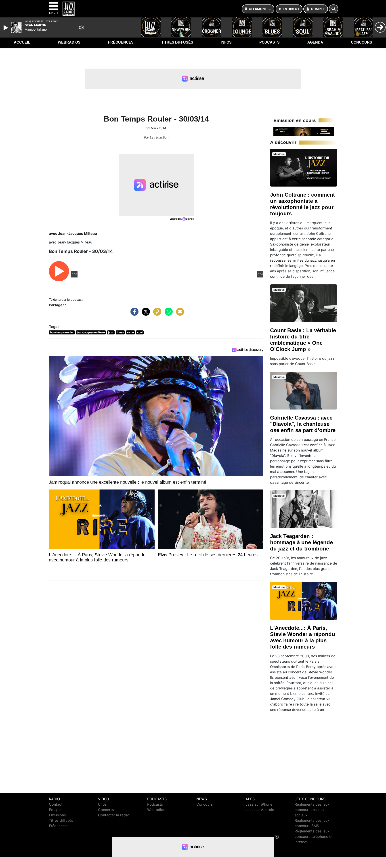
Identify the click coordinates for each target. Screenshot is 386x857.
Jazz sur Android (259, 809)
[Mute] (81, 27)
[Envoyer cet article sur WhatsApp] (167, 314)
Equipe (55, 809)
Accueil (22, 42)
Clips (102, 804)
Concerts (106, 809)
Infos (226, 42)
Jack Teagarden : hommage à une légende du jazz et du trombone (301, 542)
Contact (56, 804)
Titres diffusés (177, 42)
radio (130, 332)
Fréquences (121, 42)
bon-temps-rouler (62, 332)
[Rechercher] (333, 8)
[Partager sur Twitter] (145, 314)
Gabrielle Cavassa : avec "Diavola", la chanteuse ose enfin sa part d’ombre (303, 424)
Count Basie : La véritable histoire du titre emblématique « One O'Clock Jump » (303, 339)
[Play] (6, 27)
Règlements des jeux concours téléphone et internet (314, 836)
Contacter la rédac (114, 815)
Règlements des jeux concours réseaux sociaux (312, 809)
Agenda (315, 42)
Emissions (57, 815)
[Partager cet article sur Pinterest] (156, 314)
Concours (361, 42)
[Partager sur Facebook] (133, 314)
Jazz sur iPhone (258, 804)
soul (140, 332)
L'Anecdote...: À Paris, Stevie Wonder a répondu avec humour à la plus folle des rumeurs (302, 637)
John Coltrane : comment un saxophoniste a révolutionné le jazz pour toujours (302, 204)
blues (120, 332)
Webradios (69, 42)
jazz (110, 332)
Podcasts (269, 42)
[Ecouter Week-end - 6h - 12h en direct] (303, 131)
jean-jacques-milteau (91, 332)
